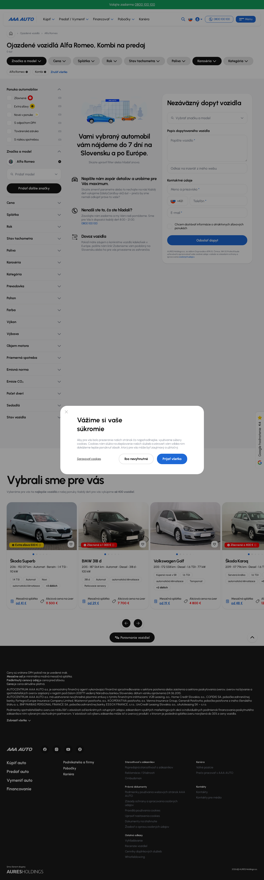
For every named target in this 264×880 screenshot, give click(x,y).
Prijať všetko (172, 459)
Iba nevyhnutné (136, 459)
